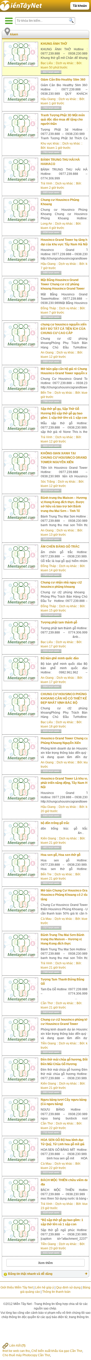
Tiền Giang (48, 1043)
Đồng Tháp (48, 308)
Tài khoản (80, 6)
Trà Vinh (46, 183)
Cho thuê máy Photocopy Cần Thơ (26, 1355)
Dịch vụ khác (65, 63)
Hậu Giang (48, 99)
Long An (46, 223)
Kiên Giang (48, 838)
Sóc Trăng (48, 481)
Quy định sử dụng (68, 1287)
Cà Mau (46, 919)
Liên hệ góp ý (44, 1287)
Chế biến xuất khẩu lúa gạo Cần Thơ (56, 1351)
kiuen (44, 67)
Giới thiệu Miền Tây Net (17, 1287)
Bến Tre (46, 392)
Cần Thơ (47, 1003)
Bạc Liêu (47, 63)
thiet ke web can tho (16, 1351)
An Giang (47, 352)
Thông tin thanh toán (56, 1292)
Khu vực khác (50, 143)
